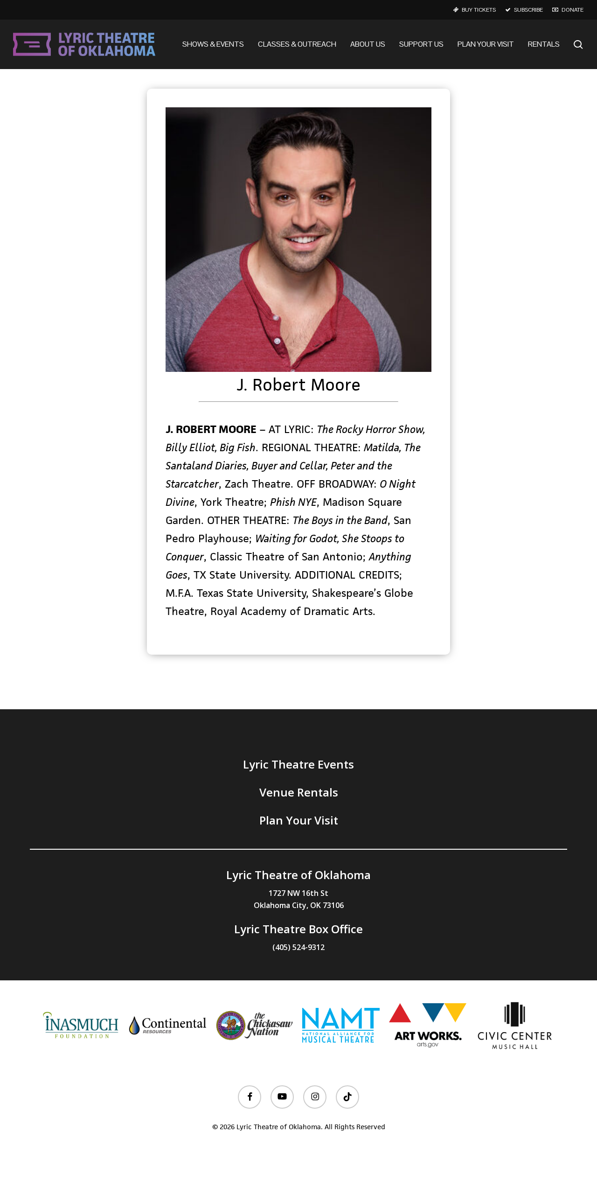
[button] (298, 764)
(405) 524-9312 (298, 947)
